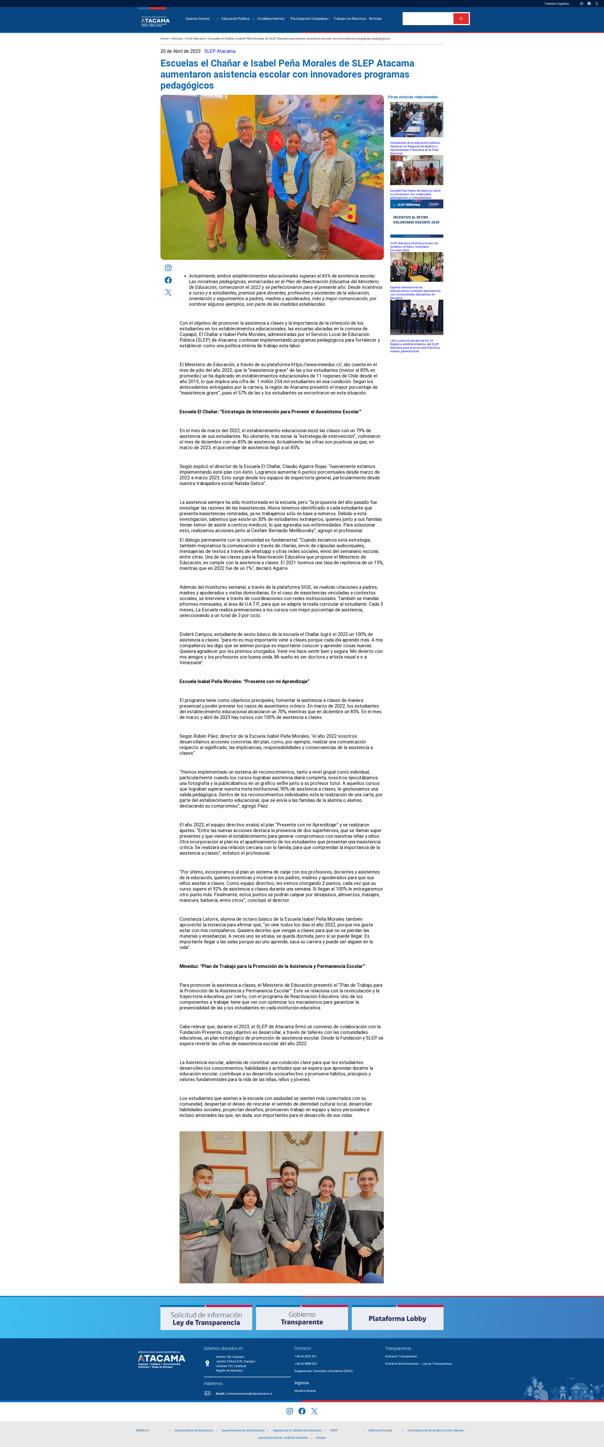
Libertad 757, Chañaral (231, 1366)
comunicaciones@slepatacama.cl (249, 1393)
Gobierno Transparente (401, 1356)
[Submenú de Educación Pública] (253, 19)
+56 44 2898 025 (305, 1363)
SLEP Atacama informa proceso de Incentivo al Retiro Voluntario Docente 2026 (414, 246)
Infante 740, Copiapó (230, 1357)
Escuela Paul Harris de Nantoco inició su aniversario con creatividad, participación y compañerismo (415, 194)
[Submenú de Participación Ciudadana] (329, 19)
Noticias (177, 38)
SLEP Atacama (196, 38)
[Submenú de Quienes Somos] (217, 19)
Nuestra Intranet (305, 1391)
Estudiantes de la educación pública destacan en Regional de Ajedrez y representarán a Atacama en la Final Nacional (415, 148)
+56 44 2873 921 (305, 1356)
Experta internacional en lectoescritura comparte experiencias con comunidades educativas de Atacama (415, 293)
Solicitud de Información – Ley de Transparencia (418, 1363)
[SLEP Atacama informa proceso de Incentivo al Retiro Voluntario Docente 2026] (416, 218)
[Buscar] (461, 18)
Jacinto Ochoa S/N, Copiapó (235, 1361)
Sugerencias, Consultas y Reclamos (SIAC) (323, 1371)
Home (164, 38)
